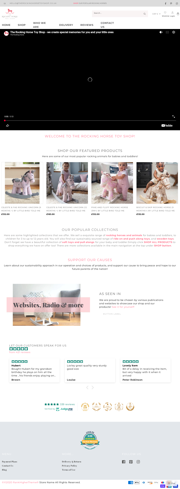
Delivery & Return (71, 461)
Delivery (66, 25)
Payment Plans (9, 461)
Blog (4, 469)
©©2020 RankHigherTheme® (20, 482)
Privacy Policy (69, 465)
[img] (91, 349)
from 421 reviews (19, 352)
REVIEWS (86, 25)
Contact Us (107, 24)
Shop (22, 25)
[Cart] (178, 13)
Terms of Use (68, 469)
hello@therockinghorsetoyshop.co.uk (33, 3)
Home (6, 25)
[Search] (144, 14)
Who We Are (39, 24)
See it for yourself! (123, 306)
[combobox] (120, 14)
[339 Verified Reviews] (90, 450)
